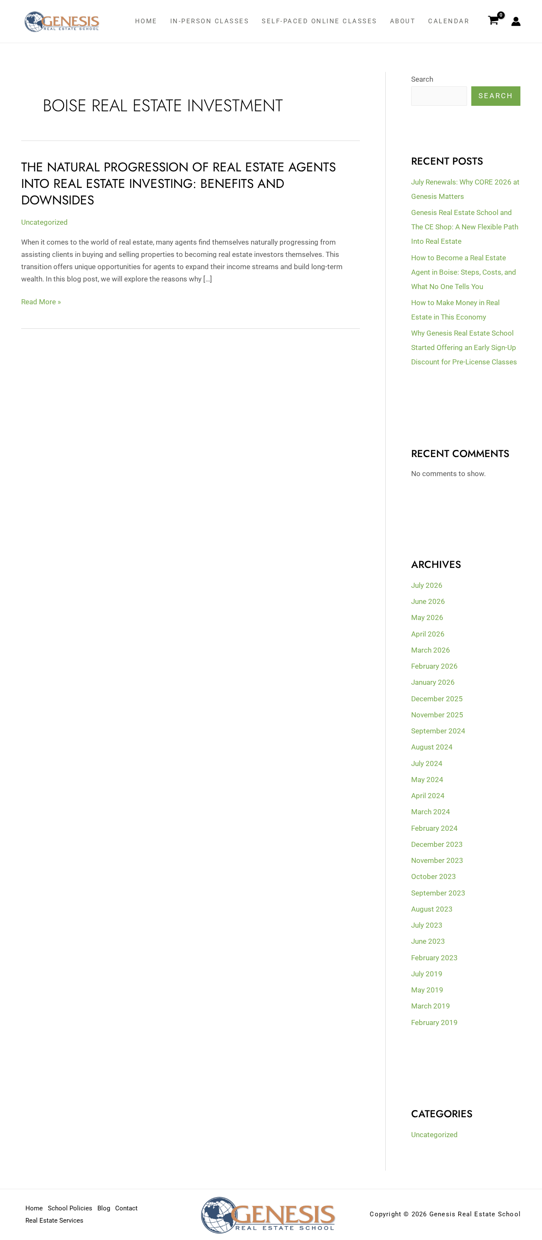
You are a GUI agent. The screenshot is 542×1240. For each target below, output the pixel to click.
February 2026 (434, 666)
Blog (103, 1208)
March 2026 (430, 650)
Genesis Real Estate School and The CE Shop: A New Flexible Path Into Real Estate (464, 226)
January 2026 (433, 682)
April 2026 (428, 634)
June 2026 (428, 601)
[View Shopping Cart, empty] (493, 21)
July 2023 (426, 925)
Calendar (448, 21)
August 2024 (432, 747)
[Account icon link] (516, 21)
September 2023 (438, 893)
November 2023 (437, 860)
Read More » (41, 302)
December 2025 (437, 698)
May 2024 (427, 779)
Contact (126, 1208)
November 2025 (437, 715)
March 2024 (430, 811)
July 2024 (426, 763)
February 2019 (434, 1022)
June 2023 (428, 941)
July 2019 (426, 974)
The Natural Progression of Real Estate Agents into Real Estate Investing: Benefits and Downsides (178, 183)
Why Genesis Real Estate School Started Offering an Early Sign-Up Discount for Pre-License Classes (464, 347)
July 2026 (426, 585)
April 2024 (428, 795)
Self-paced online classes (319, 21)
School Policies (70, 1208)
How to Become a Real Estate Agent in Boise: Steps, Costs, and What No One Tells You (463, 272)
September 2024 (438, 731)
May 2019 (427, 990)
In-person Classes (209, 21)
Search (422, 79)
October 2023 (433, 876)
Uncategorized (44, 222)
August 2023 (432, 909)
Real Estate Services (54, 1220)
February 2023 (434, 957)
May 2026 (427, 617)
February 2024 (434, 828)
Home (146, 21)
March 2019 (430, 1006)
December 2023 (437, 844)
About (403, 21)
